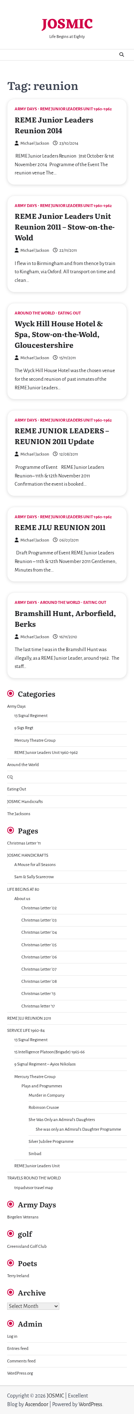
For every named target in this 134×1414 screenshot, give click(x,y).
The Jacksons (18, 814)
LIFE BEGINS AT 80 (23, 889)
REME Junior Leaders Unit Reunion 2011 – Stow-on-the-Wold (65, 226)
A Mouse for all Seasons (35, 864)
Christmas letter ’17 (38, 1006)
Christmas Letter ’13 (38, 993)
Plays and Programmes (41, 1086)
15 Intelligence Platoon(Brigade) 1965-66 (49, 1052)
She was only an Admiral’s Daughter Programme (78, 1129)
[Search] (121, 54)
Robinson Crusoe (44, 1107)
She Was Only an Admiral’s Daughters (62, 1119)
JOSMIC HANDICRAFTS (27, 855)
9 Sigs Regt (23, 728)
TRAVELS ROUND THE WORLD (34, 1178)
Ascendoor (36, 1404)
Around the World (35, 313)
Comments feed (21, 1361)
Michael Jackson (34, 143)
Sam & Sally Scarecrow (34, 877)
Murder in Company (46, 1095)
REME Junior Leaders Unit (37, 1166)
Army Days (26, 109)
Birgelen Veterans (23, 1217)
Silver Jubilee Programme (51, 1141)
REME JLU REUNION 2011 (60, 526)
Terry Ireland (18, 1276)
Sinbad (35, 1153)
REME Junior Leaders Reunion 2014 (54, 124)
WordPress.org (20, 1373)
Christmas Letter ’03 (38, 920)
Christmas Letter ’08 (39, 981)
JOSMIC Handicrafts (25, 801)
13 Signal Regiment (31, 715)
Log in (12, 1336)
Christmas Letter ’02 (39, 908)
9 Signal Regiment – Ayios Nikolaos (45, 1064)
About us (22, 898)
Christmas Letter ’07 (38, 969)
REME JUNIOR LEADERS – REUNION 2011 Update (62, 435)
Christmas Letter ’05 (38, 945)
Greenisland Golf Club (27, 1246)
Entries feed (18, 1348)
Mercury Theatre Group (35, 740)
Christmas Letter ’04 (39, 932)
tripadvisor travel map (33, 1187)
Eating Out (69, 313)
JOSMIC (67, 24)
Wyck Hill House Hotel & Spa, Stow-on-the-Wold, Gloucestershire (59, 334)
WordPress (90, 1404)
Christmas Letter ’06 (39, 957)
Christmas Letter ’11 (24, 843)
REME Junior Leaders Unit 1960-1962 (76, 109)
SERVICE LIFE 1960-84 (26, 1030)
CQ (10, 777)
